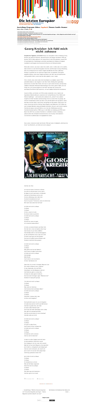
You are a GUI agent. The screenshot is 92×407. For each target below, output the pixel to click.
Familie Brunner (61, 27)
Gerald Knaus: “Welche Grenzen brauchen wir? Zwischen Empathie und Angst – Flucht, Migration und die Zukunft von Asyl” (34, 391)
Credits (26, 29)
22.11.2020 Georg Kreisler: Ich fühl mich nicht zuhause (29, 36)
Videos (37, 27)
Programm (30, 27)
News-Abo (20, 29)
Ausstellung (21, 27)
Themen (51, 27)
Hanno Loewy (41, 378)
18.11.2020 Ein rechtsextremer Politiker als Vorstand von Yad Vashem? (32, 39)
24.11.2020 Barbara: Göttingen (24, 35)
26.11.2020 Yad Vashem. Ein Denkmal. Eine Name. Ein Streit (30, 33)
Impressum (45, 397)
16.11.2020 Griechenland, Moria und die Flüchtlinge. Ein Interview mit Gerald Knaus (35, 40)
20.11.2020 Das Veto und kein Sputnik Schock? (27, 38)
